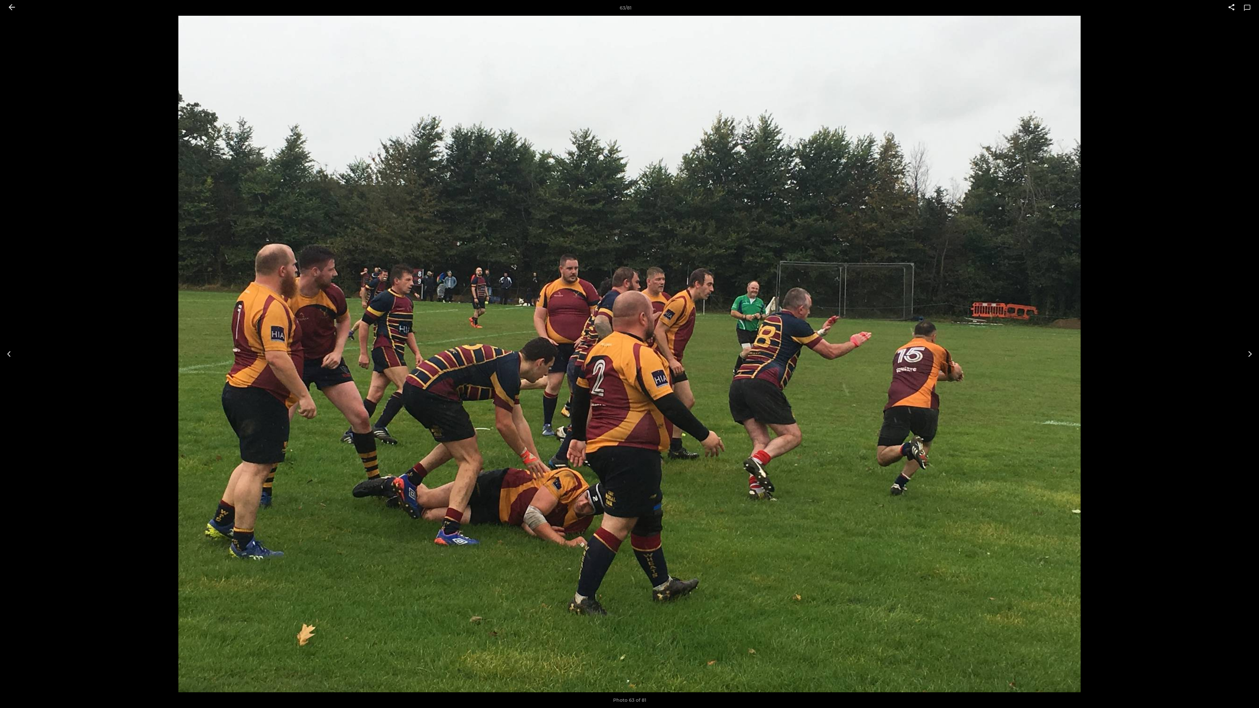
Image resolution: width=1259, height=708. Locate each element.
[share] (1231, 7)
